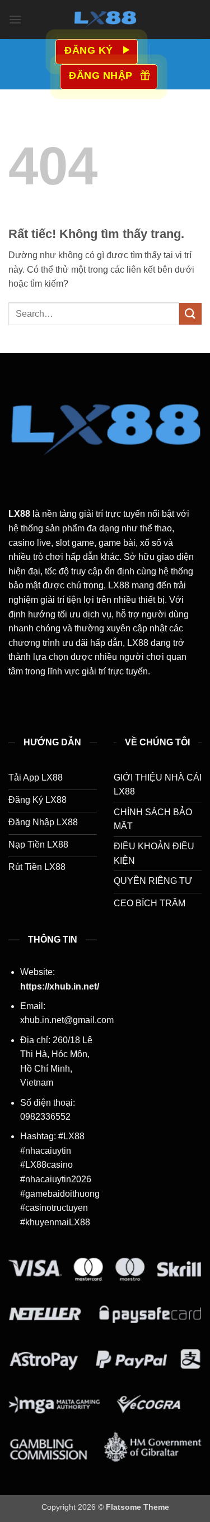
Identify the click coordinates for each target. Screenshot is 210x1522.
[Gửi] (190, 314)
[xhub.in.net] (105, 19)
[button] (15, 19)
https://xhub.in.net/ (59, 986)
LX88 (19, 514)
